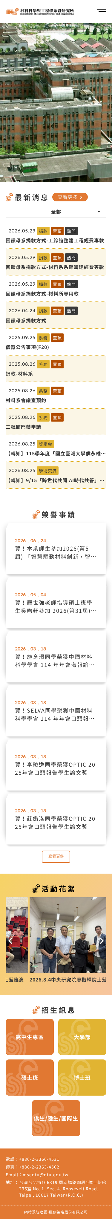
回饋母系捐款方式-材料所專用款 (42, 293)
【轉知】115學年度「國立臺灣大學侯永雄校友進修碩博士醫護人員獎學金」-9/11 (56, 453)
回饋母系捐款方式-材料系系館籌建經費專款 (55, 266)
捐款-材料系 (19, 373)
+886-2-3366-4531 (39, 1159)
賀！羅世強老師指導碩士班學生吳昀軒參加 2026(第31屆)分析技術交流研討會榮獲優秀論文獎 (56, 606)
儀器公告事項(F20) (27, 346)
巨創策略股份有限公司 (68, 1212)
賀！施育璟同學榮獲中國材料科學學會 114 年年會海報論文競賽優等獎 (55, 661)
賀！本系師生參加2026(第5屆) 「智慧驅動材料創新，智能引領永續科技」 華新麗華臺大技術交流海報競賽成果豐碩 (56, 552)
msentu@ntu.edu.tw (45, 1174)
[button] (10, 939)
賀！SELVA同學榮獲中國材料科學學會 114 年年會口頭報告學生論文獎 (55, 714)
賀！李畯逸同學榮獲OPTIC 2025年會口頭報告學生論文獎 (55, 768)
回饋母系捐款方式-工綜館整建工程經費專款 (55, 240)
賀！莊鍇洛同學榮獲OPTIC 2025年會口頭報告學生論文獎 (55, 822)
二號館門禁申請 (23, 426)
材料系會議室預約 (26, 400)
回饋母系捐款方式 (26, 320)
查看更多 (71, 196)
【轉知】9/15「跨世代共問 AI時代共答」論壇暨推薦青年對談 (55, 480)
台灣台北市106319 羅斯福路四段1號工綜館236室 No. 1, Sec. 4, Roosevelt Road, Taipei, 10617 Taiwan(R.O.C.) (62, 1188)
